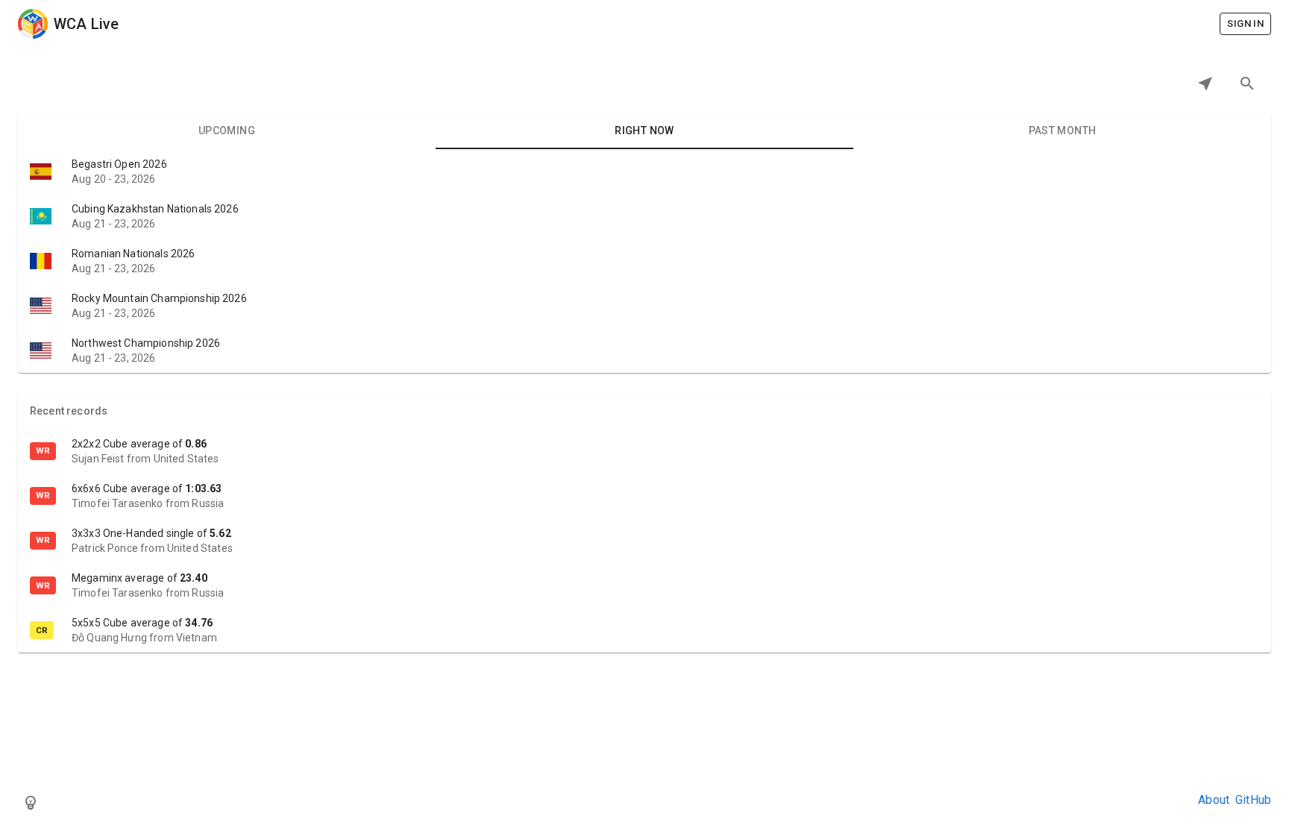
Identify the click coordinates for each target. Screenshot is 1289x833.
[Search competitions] (1247, 83)
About (1213, 800)
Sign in (1245, 23)
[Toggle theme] (30, 802)
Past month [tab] (1063, 130)
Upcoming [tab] (226, 130)
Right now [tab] (644, 130)
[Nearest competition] (1205, 83)
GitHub (1253, 800)
